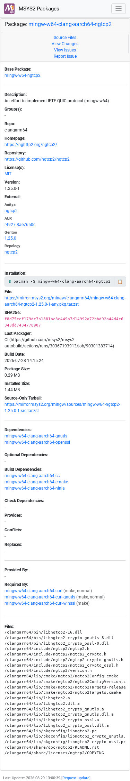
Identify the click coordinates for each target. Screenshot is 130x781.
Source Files (65, 37)
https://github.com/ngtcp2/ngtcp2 (37, 159)
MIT (8, 173)
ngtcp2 (11, 210)
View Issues (65, 50)
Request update (75, 778)
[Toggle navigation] (118, 8)
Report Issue (65, 56)
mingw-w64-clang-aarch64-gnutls (36, 436)
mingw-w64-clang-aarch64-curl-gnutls (40, 597)
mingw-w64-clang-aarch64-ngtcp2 (70, 24)
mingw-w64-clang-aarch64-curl (33, 590)
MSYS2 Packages (38, 9)
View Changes (65, 43)
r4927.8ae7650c (20, 224)
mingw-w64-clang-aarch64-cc (32, 475)
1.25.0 (10, 238)
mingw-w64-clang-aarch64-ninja (35, 488)
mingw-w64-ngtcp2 (23, 75)
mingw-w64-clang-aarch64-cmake (36, 482)
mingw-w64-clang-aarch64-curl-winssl (40, 603)
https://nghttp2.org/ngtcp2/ (31, 144)
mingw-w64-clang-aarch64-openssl (37, 442)
